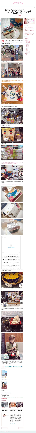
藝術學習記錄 (27, 46)
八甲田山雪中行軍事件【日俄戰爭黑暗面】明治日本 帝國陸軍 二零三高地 (5, 410)
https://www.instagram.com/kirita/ (5, 392)
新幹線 (15, 397)
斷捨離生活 (27, 39)
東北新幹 (18, 397)
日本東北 (9, 397)
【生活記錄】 (26, 38)
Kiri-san (16, 15)
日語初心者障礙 (28, 42)
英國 (26, 54)
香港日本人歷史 (28, 41)
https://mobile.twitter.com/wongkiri (5, 393)
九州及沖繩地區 (28, 52)
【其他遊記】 (26, 53)
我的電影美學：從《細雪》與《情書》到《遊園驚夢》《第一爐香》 (29, 34)
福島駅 (5, 398)
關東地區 (27, 49)
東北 (7, 397)
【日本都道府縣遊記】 (28, 47)
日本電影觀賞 (27, 45)
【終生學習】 (26, 40)
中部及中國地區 (28, 51)
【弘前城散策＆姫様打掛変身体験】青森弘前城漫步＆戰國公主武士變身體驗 (12, 410)
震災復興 (20, 397)
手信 (3, 397)
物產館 (3, 398)
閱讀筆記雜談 (27, 44)
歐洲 (26, 55)
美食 (6, 398)
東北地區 (20, 15)
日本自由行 (12, 397)
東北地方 (6, 397)
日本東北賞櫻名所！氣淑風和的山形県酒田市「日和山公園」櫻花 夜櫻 (19, 410)
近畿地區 (27, 50)
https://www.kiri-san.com (4, 394)
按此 (5, 368)
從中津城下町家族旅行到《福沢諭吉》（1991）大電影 (29, 32)
